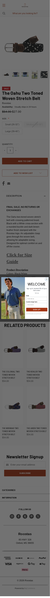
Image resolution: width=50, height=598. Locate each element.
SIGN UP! (36, 309)
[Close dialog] (46, 279)
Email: (27, 295)
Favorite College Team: (31, 302)
